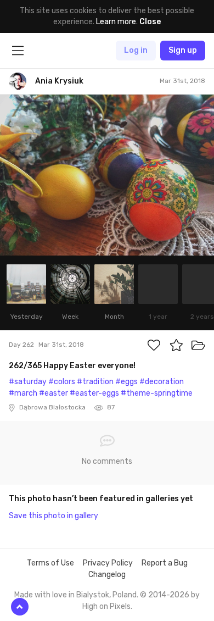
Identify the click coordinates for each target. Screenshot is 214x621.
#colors (61, 381)
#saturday (28, 381)
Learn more (116, 21)
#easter (53, 393)
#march (23, 393)
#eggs (126, 381)
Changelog (107, 574)
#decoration (161, 381)
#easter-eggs (94, 393)
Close (150, 21)
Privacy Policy (108, 563)
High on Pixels (106, 606)
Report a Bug (165, 563)
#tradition (95, 381)
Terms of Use (50, 563)
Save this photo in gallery (53, 515)
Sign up (182, 50)
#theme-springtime (157, 393)
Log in (136, 50)
